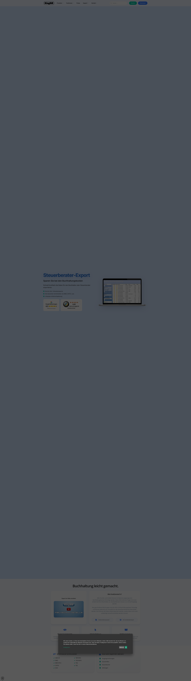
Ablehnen (121, 647)
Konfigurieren (66, 647)
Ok (126, 647)
